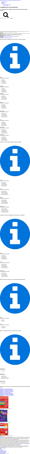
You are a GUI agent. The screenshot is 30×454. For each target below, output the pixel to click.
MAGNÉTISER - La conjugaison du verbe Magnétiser (7, 394)
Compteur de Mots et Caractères (7, 4)
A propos (1, 449)
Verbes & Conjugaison (4, 1)
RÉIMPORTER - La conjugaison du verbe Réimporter (7, 389)
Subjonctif (7, 36)
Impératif (14, 36)
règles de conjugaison (26, 443)
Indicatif (5, 36)
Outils (2, 3)
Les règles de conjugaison (3, 451)
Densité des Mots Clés (6, 5)
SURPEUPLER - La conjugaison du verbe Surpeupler (6, 395)
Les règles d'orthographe (3, 452)
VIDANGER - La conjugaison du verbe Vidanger (6, 390)
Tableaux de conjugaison (3, 450)
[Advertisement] (15, 24)
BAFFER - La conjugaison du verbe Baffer (5, 392)
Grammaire (3, 2)
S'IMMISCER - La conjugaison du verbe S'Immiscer (6, 391)
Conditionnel (11, 36)
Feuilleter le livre (2, 409)
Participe (17, 36)
